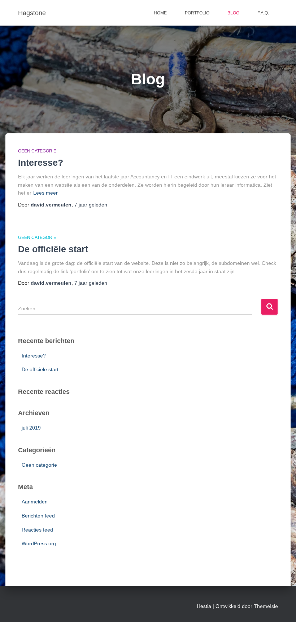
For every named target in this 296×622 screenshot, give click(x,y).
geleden (90, 205)
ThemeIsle (266, 606)
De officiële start (53, 249)
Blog (233, 12)
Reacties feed (37, 530)
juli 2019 (31, 428)
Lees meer (45, 193)
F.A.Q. (263, 12)
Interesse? (40, 162)
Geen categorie (37, 151)
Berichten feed (38, 516)
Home (160, 12)
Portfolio (197, 12)
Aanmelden (35, 502)
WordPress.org (39, 543)
